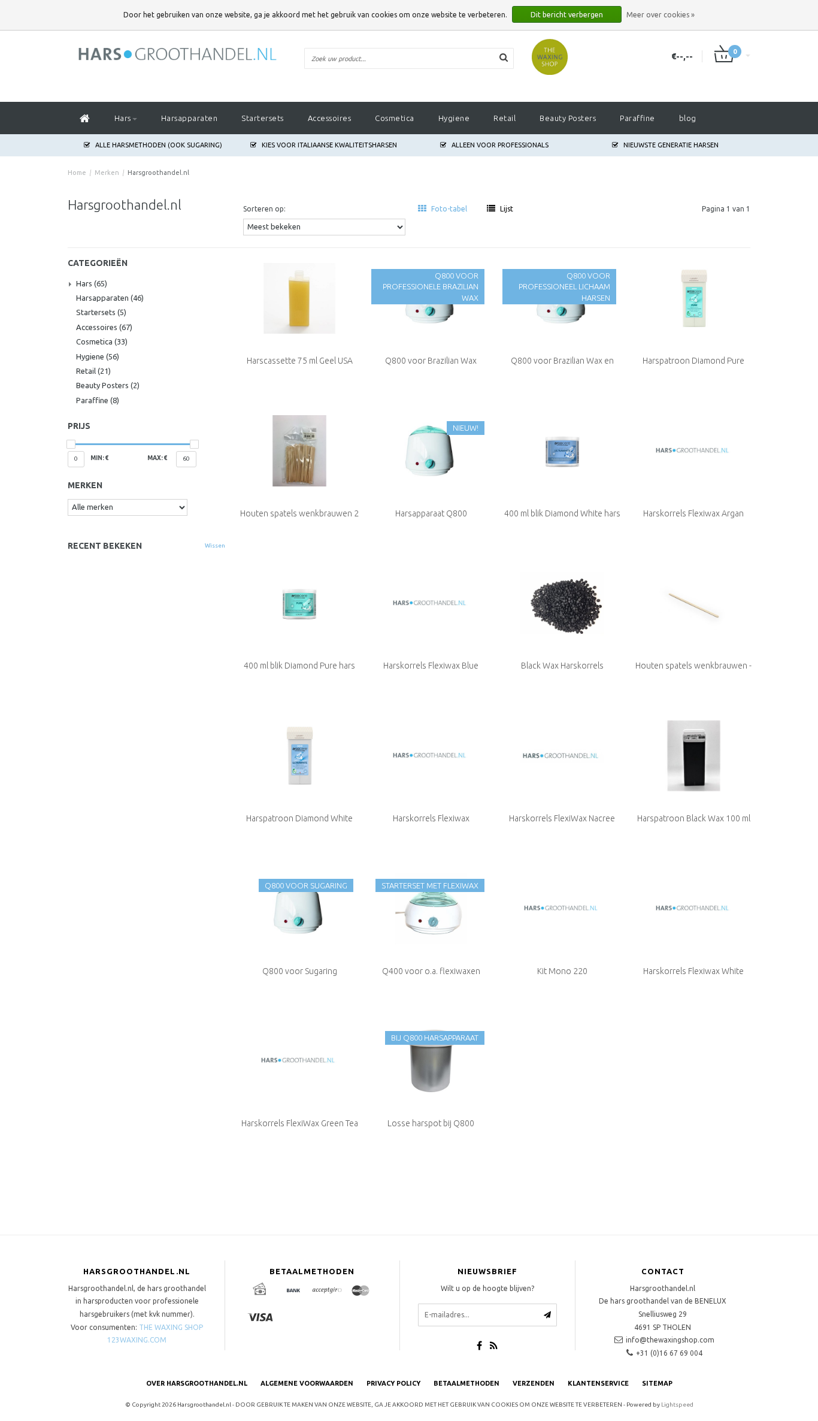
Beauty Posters (568, 118)
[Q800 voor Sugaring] (299, 907)
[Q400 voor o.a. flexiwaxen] (431, 907)
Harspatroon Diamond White (299, 818)
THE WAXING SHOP (171, 1327)
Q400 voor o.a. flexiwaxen (431, 971)
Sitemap (657, 1383)
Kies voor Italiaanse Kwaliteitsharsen (329, 145)
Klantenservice (598, 1383)
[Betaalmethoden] (260, 1291)
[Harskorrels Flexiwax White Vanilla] (694, 907)
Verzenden (534, 1383)
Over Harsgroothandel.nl (196, 1383)
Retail (504, 118)
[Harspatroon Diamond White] (299, 755)
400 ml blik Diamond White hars (562, 513)
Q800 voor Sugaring (299, 971)
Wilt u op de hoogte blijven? (487, 1288)
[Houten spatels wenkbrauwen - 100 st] (694, 602)
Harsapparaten (189, 118)
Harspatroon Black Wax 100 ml (693, 818)
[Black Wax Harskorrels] (562, 602)
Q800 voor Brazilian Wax (431, 360)
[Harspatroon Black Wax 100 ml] (694, 755)
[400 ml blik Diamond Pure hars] (299, 602)
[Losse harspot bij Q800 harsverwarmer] (431, 1060)
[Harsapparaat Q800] (431, 450)
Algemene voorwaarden (306, 1383)
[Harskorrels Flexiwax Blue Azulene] (431, 602)
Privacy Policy (393, 1383)
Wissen (215, 545)
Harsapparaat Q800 (431, 513)
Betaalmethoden (466, 1383)
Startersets (262, 118)
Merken (107, 172)
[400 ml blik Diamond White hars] (562, 450)
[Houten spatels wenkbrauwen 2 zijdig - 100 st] (299, 450)
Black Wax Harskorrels (562, 665)
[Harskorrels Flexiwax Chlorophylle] (431, 755)
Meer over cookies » (660, 15)
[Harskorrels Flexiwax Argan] (694, 450)
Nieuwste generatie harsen (671, 145)
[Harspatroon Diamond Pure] (694, 297)
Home (77, 172)
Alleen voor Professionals (500, 145)
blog (687, 118)
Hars (122, 118)
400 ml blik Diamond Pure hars (299, 665)
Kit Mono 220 (562, 971)
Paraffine (637, 118)
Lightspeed (677, 1404)
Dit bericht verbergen (567, 15)
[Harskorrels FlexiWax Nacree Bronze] (562, 755)
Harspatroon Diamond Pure (693, 360)
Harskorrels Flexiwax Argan (693, 513)
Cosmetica (394, 118)
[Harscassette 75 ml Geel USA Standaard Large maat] (299, 297)
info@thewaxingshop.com (670, 1340)
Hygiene (454, 118)
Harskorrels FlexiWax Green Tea (299, 1123)
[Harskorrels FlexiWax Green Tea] (299, 1060)
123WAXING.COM (136, 1340)
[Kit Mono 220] (562, 907)
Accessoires (330, 118)
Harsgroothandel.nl (158, 172)
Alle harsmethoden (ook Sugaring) (158, 145)
